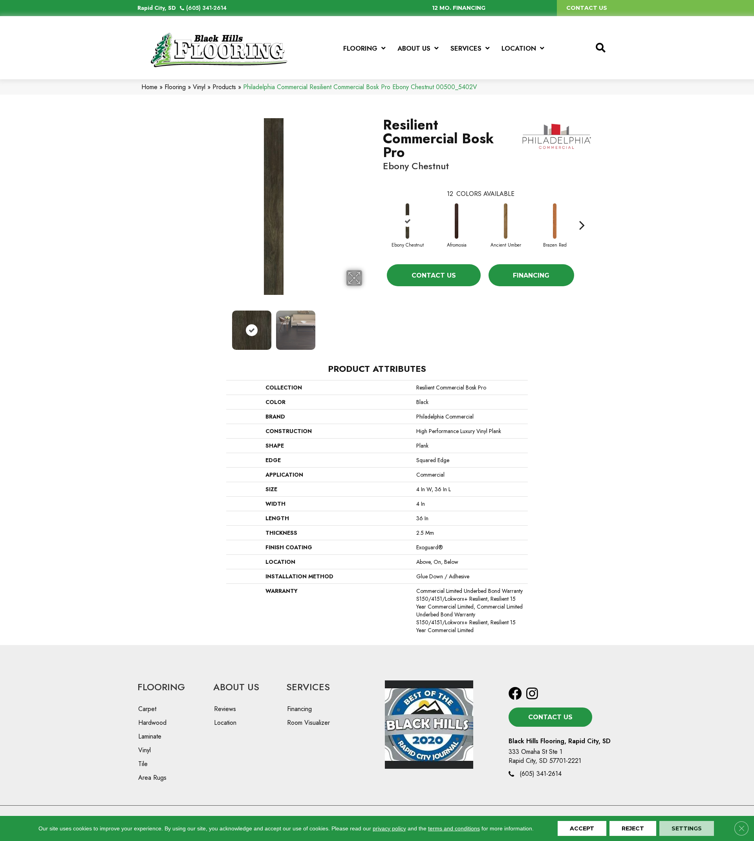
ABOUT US (236, 687)
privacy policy (389, 828)
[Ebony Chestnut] (408, 221)
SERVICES (308, 687)
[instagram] (532, 694)
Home (149, 86)
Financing (531, 275)
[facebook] (515, 694)
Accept (582, 828)
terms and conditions (454, 828)
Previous (180, 326)
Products (224, 86)
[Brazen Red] (555, 221)
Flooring (175, 86)
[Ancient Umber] (506, 221)
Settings (687, 828)
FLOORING (161, 687)
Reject (633, 828)
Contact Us (434, 275)
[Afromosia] (456, 221)
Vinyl (199, 86)
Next (367, 326)
